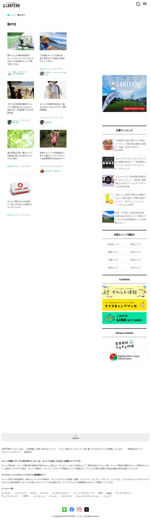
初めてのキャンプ (46, 69)
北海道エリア (113, 244)
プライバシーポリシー (11, 452)
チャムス (53, 496)
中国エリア (135, 259)
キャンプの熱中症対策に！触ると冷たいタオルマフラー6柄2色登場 (53, 107)
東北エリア (135, 244)
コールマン (6, 493)
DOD (100, 493)
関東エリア (113, 251)
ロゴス (33, 493)
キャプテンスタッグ (60, 493)
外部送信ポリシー (135, 448)
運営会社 (28, 452)
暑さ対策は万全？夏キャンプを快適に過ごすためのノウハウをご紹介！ (19, 155)
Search (137, 2)
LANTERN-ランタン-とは (12, 448)
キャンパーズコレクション (87, 496)
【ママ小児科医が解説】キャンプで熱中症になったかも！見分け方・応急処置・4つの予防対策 (20, 108)
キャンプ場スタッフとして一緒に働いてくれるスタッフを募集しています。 (91, 448)
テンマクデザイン (123, 493)
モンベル (44, 493)
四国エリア (113, 267)
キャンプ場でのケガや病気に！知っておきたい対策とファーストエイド (19, 204)
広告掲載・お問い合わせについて (41, 448)
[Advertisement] (51, 255)
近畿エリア (113, 259)
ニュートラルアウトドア (83, 493)
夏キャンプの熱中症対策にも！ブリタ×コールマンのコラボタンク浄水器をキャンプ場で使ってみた (20, 59)
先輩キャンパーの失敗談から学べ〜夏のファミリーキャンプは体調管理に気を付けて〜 (52, 155)
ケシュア (107, 496)
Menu (144, 2)
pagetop (75, 437)
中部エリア (135, 251)
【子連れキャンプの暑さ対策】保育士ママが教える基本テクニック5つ (52, 58)
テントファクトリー (10, 496)
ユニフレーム (39, 496)
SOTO (25, 496)
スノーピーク (21, 493)
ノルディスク (66, 496)
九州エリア (135, 267)
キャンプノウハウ (46, 117)
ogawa (109, 493)
